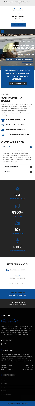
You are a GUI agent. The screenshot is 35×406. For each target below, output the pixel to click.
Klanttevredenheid (10, 167)
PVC (4, 387)
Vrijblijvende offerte (17, 83)
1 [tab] (15, 65)
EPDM (4, 380)
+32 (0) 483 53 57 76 (17, 16)
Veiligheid (6, 146)
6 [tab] (22, 283)
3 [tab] (20, 65)
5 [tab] (20, 283)
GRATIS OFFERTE (18, 25)
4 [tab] (17, 283)
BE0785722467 (6, 340)
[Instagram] (19, 3)
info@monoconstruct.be (17, 21)
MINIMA (26, 403)
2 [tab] (17, 65)
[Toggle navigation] (2, 31)
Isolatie (5, 390)
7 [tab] (25, 283)
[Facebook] (16, 3)
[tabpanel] (17, 52)
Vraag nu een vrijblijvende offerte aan (19, 59)
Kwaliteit (6, 172)
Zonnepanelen (7, 394)
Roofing (5, 383)
